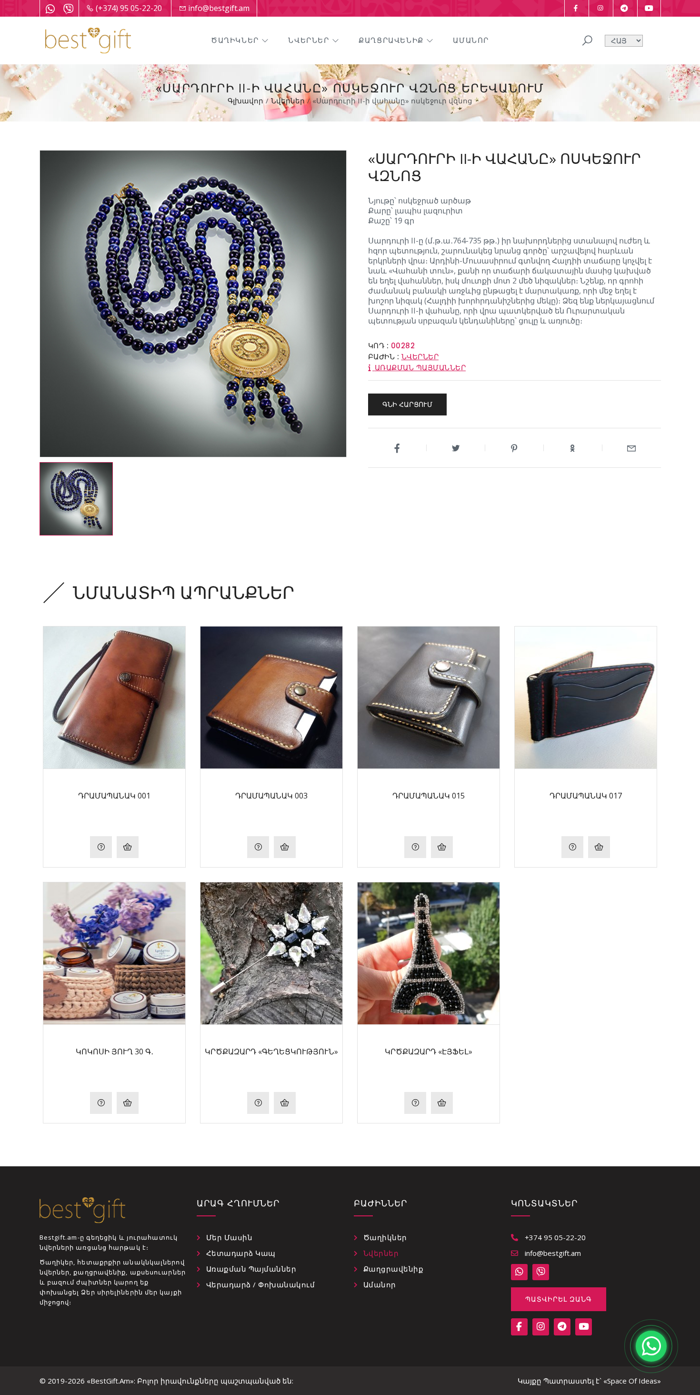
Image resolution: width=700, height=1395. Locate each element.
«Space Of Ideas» (632, 1380)
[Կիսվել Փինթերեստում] (514, 448)
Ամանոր (471, 40)
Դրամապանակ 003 (271, 795)
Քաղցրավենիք (391, 40)
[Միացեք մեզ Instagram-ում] (600, 8)
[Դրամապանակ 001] (114, 697)
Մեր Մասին (229, 1237)
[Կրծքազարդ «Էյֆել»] (429, 953)
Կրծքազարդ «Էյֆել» (428, 1051)
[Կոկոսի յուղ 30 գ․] (114, 953)
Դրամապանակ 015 (428, 795)
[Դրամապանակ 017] (586, 697)
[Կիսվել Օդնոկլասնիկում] (573, 448)
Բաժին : (384, 357)
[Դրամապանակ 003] (271, 697)
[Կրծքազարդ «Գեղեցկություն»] (271, 953)
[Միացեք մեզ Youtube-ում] (649, 8)
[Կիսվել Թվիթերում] (456, 448)
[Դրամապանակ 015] (429, 697)
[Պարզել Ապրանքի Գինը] (101, 847)
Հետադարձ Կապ (241, 1253)
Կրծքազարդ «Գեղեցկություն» (271, 1051)
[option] (76, 499)
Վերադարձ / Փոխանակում (260, 1284)
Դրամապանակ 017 (586, 795)
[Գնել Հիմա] (128, 847)
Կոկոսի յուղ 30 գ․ (114, 1051)
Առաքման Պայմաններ (251, 1269)
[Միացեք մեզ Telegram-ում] (624, 8)
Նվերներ (308, 40)
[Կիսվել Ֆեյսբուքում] (397, 448)
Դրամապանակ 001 (114, 795)
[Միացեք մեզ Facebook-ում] (576, 8)
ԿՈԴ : (378, 346)
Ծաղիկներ (235, 40)
